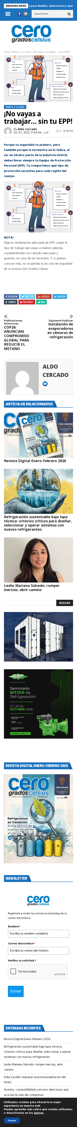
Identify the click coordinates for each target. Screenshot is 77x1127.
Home (7, 52)
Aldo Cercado (27, 129)
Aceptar (12, 1120)
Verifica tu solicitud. (22, 961)
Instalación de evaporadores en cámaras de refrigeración (60, 329)
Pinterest (28, 302)
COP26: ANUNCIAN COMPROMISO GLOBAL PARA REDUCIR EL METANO (16, 335)
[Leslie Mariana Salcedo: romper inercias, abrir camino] (38, 560)
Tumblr (12, 302)
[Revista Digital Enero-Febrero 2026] (38, 435)
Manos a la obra (21, 52)
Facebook (13, 296)
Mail (43, 302)
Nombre (14, 927)
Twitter (29, 296)
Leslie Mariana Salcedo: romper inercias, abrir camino (32, 587)
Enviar (15, 991)
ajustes (38, 1113)
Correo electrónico (21, 944)
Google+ (45, 296)
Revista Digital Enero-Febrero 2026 (35, 460)
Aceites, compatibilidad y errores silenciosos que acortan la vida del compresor (36, 1092)
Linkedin (61, 296)
